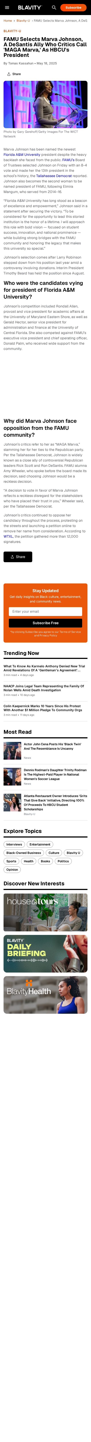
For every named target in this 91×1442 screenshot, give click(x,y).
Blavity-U (23, 21)
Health (28, 861)
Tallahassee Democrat (54, 176)
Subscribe (73, 8)
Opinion (12, 870)
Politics (63, 861)
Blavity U (73, 853)
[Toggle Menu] (7, 7)
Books (45, 861)
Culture (54, 853)
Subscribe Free (46, 623)
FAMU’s (68, 160)
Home (8, 21)
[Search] (54, 7)
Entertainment (40, 844)
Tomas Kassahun (20, 63)
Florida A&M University (22, 154)
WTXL (8, 536)
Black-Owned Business (23, 853)
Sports (11, 861)
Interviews (14, 844)
